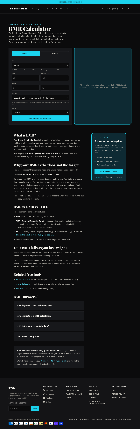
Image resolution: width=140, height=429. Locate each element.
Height (14, 83)
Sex (13, 61)
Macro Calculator (23, 284)
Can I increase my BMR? (29, 336)
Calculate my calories (40, 118)
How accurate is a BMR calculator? (34, 316)
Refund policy (73, 419)
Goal (14, 108)
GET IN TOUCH (94, 394)
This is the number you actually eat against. (35, 234)
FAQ (113, 390)
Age (13, 73)
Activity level (18, 93)
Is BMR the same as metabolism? (33, 326)
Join (35, 408)
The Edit (19, 288)
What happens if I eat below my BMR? (35, 305)
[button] (36, 9)
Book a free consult (109, 171)
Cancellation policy (110, 419)
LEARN (68, 398)
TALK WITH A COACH (74, 394)
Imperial (26, 54)
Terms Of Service (120, 398)
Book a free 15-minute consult (53, 360)
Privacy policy (84, 419)
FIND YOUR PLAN (72, 390)
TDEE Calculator (23, 279)
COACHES (92, 398)
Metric (55, 54)
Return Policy (118, 394)
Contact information (125, 419)
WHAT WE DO (94, 390)
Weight (45, 73)
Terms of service (96, 419)
